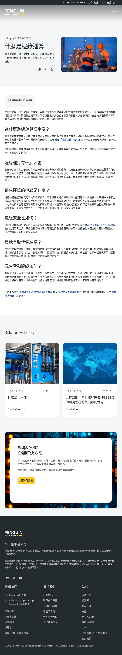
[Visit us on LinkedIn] (8, 578)
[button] (111, 2)
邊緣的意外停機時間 (69, 292)
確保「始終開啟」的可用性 (69, 139)
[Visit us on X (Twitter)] (14, 578)
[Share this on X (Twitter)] (46, 69)
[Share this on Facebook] (52, 69)
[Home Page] (15, 12)
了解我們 (48, 645)
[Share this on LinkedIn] (39, 69)
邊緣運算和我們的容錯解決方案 (35, 292)
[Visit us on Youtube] (20, 578)
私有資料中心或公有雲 (102, 225)
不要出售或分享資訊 (65, 645)
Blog (9, 38)
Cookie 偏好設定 (85, 645)
